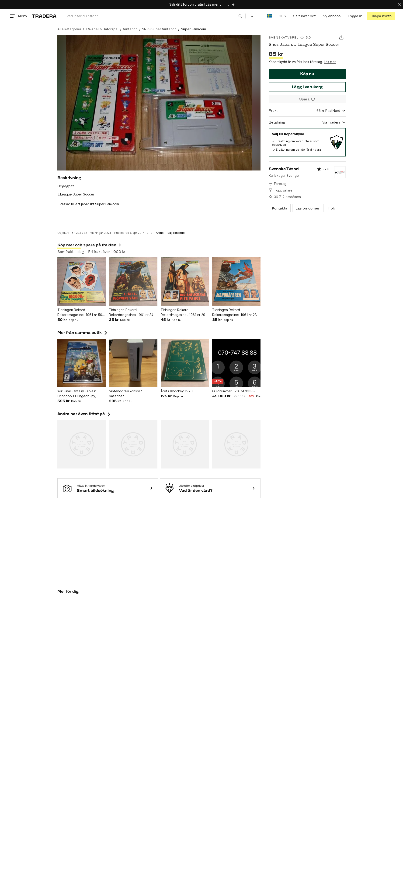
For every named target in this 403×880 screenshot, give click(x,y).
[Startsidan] (44, 16)
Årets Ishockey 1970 (177, 391)
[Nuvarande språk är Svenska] (269, 16)
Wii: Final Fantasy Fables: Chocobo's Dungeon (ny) (77, 393)
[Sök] (240, 16)
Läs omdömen (307, 208)
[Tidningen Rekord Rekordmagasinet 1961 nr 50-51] (81, 281)
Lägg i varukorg (307, 87)
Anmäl (160, 232)
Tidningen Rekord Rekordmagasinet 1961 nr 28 (234, 312)
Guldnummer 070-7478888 (233, 391)
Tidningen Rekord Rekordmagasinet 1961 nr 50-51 (80, 312)
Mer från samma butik (82, 332)
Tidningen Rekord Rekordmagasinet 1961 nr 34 (131, 312)
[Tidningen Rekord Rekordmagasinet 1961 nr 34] (133, 281)
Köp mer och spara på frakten (86, 245)
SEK (282, 16)
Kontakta (279, 208)
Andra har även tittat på (84, 414)
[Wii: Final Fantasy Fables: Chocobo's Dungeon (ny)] (81, 363)
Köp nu (307, 73)
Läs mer (330, 62)
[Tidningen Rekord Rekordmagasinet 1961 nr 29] (185, 281)
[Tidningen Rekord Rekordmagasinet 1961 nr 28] (236, 281)
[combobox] (154, 16)
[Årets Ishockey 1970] (185, 363)
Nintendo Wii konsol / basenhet (125, 393)
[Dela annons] (341, 37)
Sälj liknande (176, 232)
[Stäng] (399, 4)
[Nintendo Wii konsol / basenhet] (133, 363)
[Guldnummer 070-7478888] (236, 363)
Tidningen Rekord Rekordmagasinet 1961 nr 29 (183, 312)
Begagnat (65, 186)
